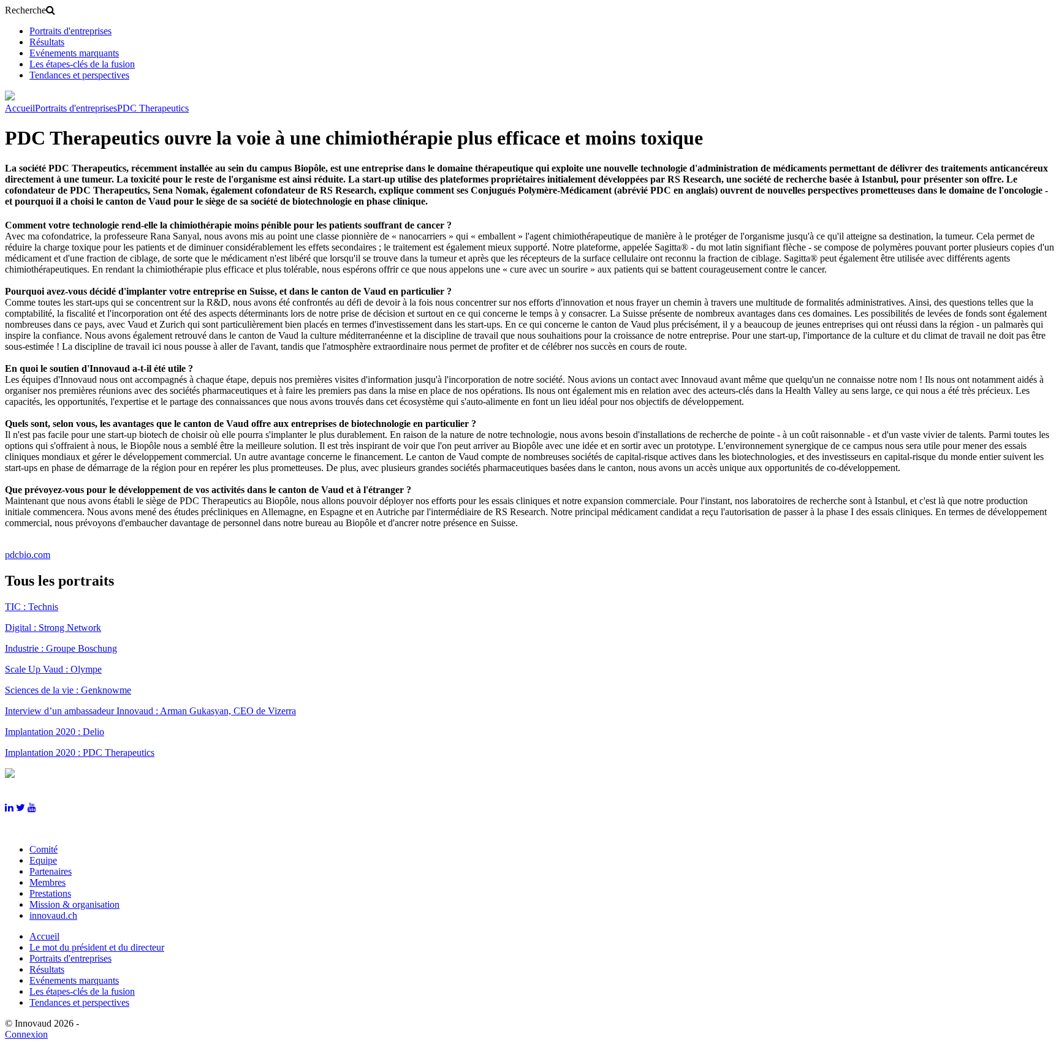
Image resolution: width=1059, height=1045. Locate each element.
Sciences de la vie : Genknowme (68, 690)
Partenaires (50, 871)
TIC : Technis (31, 607)
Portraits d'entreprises (70, 31)
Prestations (50, 893)
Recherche (25, 10)
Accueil (20, 108)
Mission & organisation (74, 904)
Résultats (46, 42)
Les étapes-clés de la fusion (82, 64)
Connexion (26, 1034)
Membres (47, 882)
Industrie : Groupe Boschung (61, 648)
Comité (43, 849)
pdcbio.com (27, 554)
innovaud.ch (53, 915)
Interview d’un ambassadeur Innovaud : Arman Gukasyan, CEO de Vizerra (150, 711)
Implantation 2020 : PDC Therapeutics (79, 752)
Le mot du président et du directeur (96, 947)
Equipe (43, 860)
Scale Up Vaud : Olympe (53, 669)
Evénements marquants (74, 53)
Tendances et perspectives (79, 75)
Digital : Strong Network (53, 627)
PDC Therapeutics (153, 108)
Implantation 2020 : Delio (54, 731)
